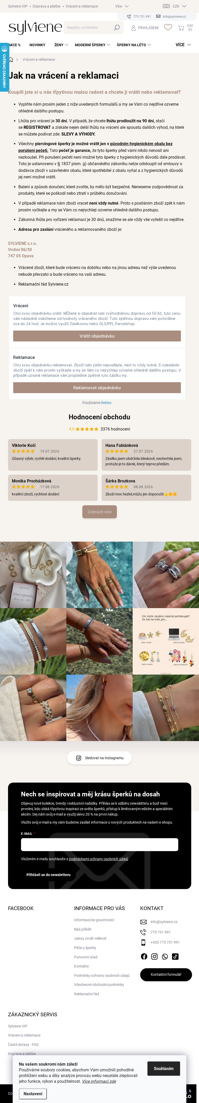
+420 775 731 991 (165, 942)
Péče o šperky (85, 948)
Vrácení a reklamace (82, 6)
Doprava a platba (46, 6)
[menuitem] (16, 45)
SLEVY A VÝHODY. (79, 134)
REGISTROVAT (37, 127)
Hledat (117, 27)
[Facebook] (144, 955)
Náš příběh (82, 929)
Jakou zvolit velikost (90, 938)
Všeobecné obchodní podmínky (99, 985)
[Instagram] (154, 955)
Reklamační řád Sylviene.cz (43, 284)
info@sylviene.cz (164, 922)
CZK (176, 6)
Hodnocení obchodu (99, 417)
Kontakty (81, 966)
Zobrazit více (99, 511)
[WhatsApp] (165, 955)
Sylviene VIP (17, 6)
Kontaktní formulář (166, 974)
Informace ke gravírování (94, 920)
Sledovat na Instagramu (104, 758)
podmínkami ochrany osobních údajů (98, 859)
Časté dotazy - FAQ (23, 1045)
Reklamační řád (86, 994)
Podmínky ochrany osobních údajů (102, 975)
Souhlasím (164, 1068)
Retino (106, 403)
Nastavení (33, 1093)
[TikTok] (175, 955)
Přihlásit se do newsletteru (48, 875)
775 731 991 (161, 932)
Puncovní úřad (85, 957)
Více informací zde (99, 1081)
